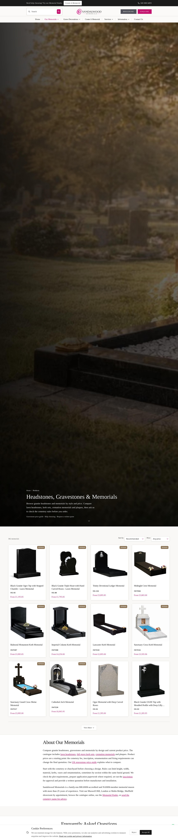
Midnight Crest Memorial (145, 585)
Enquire (144, 11)
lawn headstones (68, 754)
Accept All (146, 832)
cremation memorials (105, 754)
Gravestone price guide (34, 517)
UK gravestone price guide (84, 762)
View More (88, 728)
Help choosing (50, 517)
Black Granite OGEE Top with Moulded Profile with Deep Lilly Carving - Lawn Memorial (148, 704)
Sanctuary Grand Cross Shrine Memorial (23, 703)
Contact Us (138, 19)
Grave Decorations (70, 19)
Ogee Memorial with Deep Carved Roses (108, 703)
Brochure (128, 11)
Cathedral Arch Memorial (63, 702)
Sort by (121, 538)
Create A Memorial (92, 19)
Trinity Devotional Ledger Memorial (108, 585)
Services (107, 19)
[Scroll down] (89, 521)
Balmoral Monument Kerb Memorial (26, 644)
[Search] (59, 11)
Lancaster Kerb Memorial (104, 644)
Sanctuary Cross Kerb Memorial (148, 644)
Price (148, 538)
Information (122, 19)
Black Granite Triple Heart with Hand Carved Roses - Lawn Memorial (68, 587)
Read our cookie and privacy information (75, 836)
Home (37, 19)
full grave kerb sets (85, 754)
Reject (134, 832)
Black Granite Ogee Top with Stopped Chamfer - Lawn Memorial (26, 587)
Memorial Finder (110, 795)
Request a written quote (65, 517)
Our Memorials (51, 19)
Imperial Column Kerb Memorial (66, 644)
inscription (128, 776)
